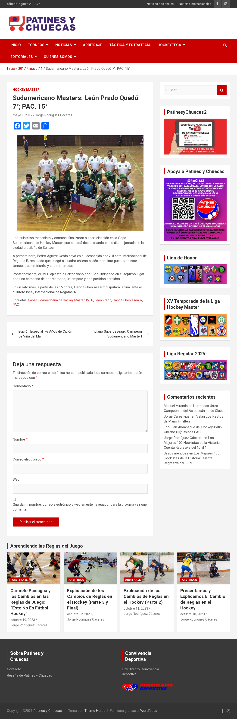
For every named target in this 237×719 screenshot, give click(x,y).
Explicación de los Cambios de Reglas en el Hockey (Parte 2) (146, 596)
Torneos (36, 45)
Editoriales (21, 57)
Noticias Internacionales (195, 4)
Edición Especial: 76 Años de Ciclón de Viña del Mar (45, 333)
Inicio (15, 45)
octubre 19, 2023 (22, 620)
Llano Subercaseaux (127, 300)
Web (16, 479)
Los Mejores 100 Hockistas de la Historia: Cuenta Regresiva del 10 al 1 (192, 443)
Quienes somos (58, 57)
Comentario (23, 386)
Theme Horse (94, 711)
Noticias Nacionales (160, 4)
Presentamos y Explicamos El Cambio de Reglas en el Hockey (202, 599)
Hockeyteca (169, 45)
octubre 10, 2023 (192, 614)
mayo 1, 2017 (22, 115)
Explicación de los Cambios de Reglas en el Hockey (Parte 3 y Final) (89, 599)
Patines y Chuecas (48, 711)
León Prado (103, 300)
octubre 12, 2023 (79, 614)
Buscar (222, 90)
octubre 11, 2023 (136, 608)
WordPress (148, 711)
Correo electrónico (28, 459)
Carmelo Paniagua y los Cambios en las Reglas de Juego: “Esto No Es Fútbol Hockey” (30, 602)
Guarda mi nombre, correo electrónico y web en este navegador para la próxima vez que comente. (80, 506)
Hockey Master (26, 89)
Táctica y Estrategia (130, 45)
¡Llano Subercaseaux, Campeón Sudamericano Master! (118, 333)
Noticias (63, 45)
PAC (16, 304)
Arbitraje (92, 45)
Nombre (20, 439)
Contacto (14, 669)
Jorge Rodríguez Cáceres (53, 115)
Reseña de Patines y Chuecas (29, 675)
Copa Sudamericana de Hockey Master (56, 300)
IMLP (89, 300)
